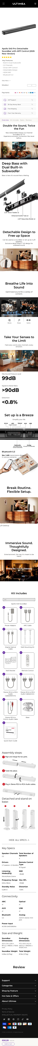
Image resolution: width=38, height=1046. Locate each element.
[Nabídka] (3, 4)
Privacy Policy (7, 1009)
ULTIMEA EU (9, 1032)
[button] (7, 57)
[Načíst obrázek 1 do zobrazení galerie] (19, 28)
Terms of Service (8, 1012)
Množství (5, 85)
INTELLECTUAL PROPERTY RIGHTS (15, 1015)
